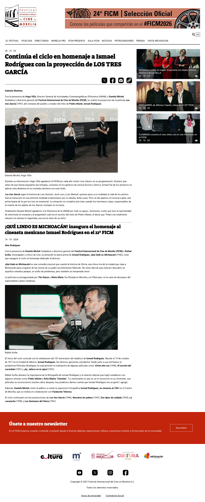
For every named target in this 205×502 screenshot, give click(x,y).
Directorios (42, 40)
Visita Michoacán (158, 40)
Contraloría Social (115, 495)
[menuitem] (12, 41)
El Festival (12, 40)
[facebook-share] (113, 82)
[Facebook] (125, 474)
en (198, 34)
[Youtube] (80, 474)
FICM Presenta (76, 40)
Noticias (107, 40)
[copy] (129, 81)
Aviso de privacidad (91, 495)
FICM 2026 (26, 40)
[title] (51, 463)
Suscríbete (181, 428)
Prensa (140, 40)
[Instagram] (110, 474)
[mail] (121, 82)
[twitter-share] (105, 82)
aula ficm (93, 40)
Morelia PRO (58, 40)
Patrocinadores (124, 40)
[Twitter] (95, 474)
